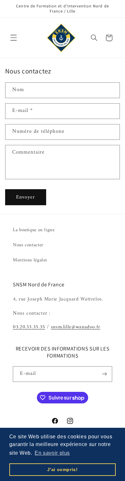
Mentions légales (30, 260)
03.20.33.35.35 (29, 327)
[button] (13, 37)
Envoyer (25, 197)
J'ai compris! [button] (62, 469)
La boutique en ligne (34, 230)
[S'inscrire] (104, 374)
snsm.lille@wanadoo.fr (75, 327)
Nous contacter (28, 245)
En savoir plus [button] (52, 453)
